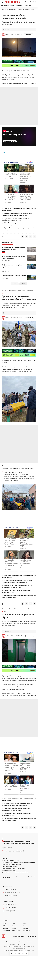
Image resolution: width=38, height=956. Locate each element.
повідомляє (7, 360)
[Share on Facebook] (11, 953)
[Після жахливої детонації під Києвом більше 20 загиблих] (31, 258)
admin (7, 34)
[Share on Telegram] (23, 953)
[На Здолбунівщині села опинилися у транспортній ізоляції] (31, 249)
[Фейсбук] (26, 936)
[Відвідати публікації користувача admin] (3, 34)
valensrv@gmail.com (29, 862)
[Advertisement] (19, 106)
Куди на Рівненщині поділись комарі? (14, 275)
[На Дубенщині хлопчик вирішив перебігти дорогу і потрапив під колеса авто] (31, 266)
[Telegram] (35, 936)
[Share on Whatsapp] (19, 953)
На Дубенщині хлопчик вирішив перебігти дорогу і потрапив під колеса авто (12, 267)
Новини (5, 12)
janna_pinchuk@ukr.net (8, 870)
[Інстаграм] (33, 936)
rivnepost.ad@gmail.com (21, 872)
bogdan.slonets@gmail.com (9, 866)
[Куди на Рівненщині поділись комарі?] (31, 277)
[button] (3, 2)
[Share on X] (15, 953)
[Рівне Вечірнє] (15, 2)
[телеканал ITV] (3, 252)
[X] (28, 936)
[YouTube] (30, 936)
